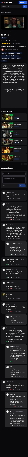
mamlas (12, 316)
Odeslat (22, 186)
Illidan (7, 225)
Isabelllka (8, 269)
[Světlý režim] (17, 2)
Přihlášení (23, 2)
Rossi (7, 304)
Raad (11, 346)
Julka (7, 192)
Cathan (12, 367)
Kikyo (7, 328)
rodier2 (8, 282)
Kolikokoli (9, 294)
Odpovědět (17, 198)
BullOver (12, 394)
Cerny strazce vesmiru (12, 259)
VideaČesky (8, 2)
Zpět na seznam (6, 12)
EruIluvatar (9, 204)
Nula (7, 382)
